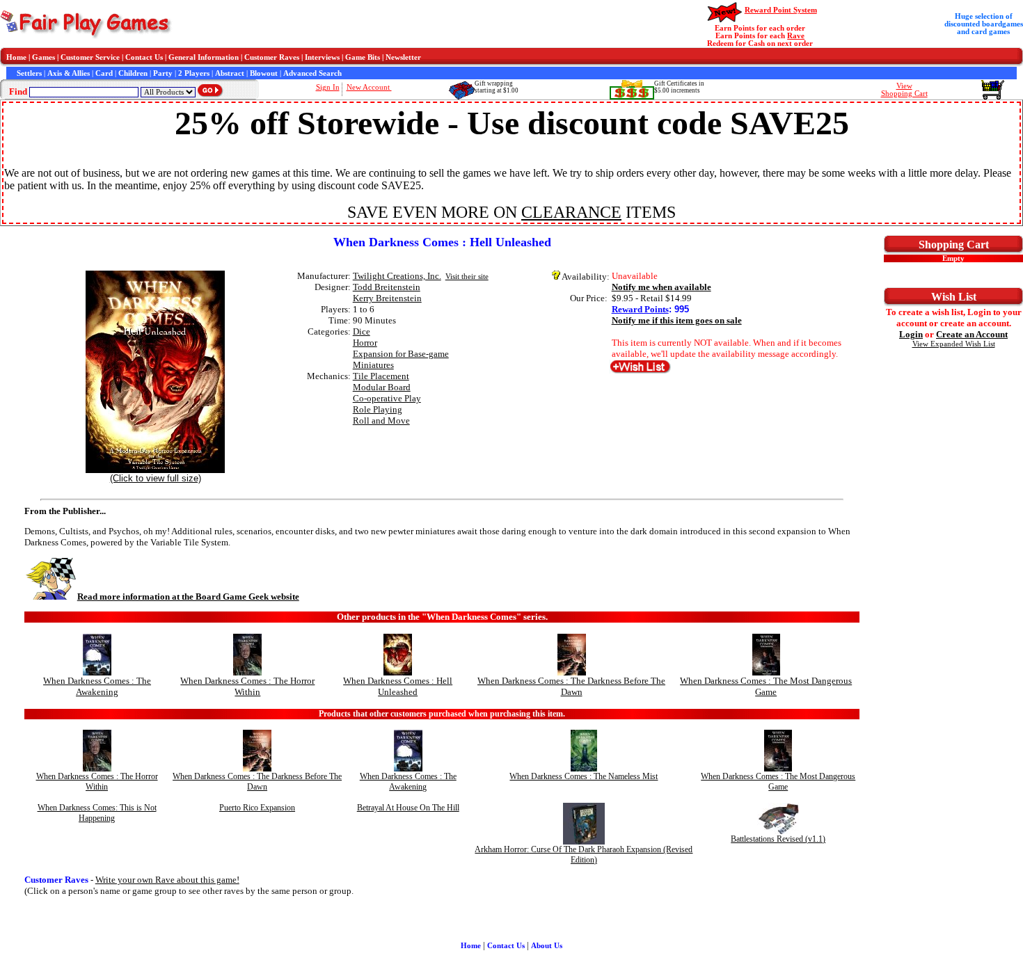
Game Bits (362, 57)
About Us (546, 946)
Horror (365, 342)
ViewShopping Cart (904, 89)
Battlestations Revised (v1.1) (778, 839)
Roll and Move (381, 420)
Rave (795, 36)
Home (16, 57)
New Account (369, 87)
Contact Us (144, 57)
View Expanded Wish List (953, 344)
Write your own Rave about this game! (167, 879)
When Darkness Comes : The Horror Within (247, 686)
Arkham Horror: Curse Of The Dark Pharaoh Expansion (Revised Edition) (583, 855)
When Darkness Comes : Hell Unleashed (397, 686)
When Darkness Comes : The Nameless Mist (583, 776)
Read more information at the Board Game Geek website (188, 596)
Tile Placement (381, 376)
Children (133, 73)
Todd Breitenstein (386, 287)
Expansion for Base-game (401, 354)
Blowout (264, 73)
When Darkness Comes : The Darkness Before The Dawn (571, 686)
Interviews (322, 57)
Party (163, 73)
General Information (203, 57)
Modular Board (382, 387)
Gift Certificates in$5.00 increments (679, 87)
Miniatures (373, 365)
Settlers (29, 73)
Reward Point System (781, 10)
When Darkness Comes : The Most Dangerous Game (766, 686)
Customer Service (90, 57)
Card (104, 73)
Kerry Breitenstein (387, 298)
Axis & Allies (68, 73)
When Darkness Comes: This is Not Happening (97, 813)
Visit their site (467, 276)
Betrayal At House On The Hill (408, 808)
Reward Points (640, 309)
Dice (361, 331)
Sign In (328, 87)
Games (43, 57)
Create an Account (972, 334)
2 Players (193, 73)
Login (911, 334)
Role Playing (377, 409)
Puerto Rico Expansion (257, 808)
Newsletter (403, 57)
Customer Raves (271, 57)
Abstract (229, 73)
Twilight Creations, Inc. (397, 276)
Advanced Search (312, 73)
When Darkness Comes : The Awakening (97, 686)
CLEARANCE (571, 212)
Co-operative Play (387, 398)
